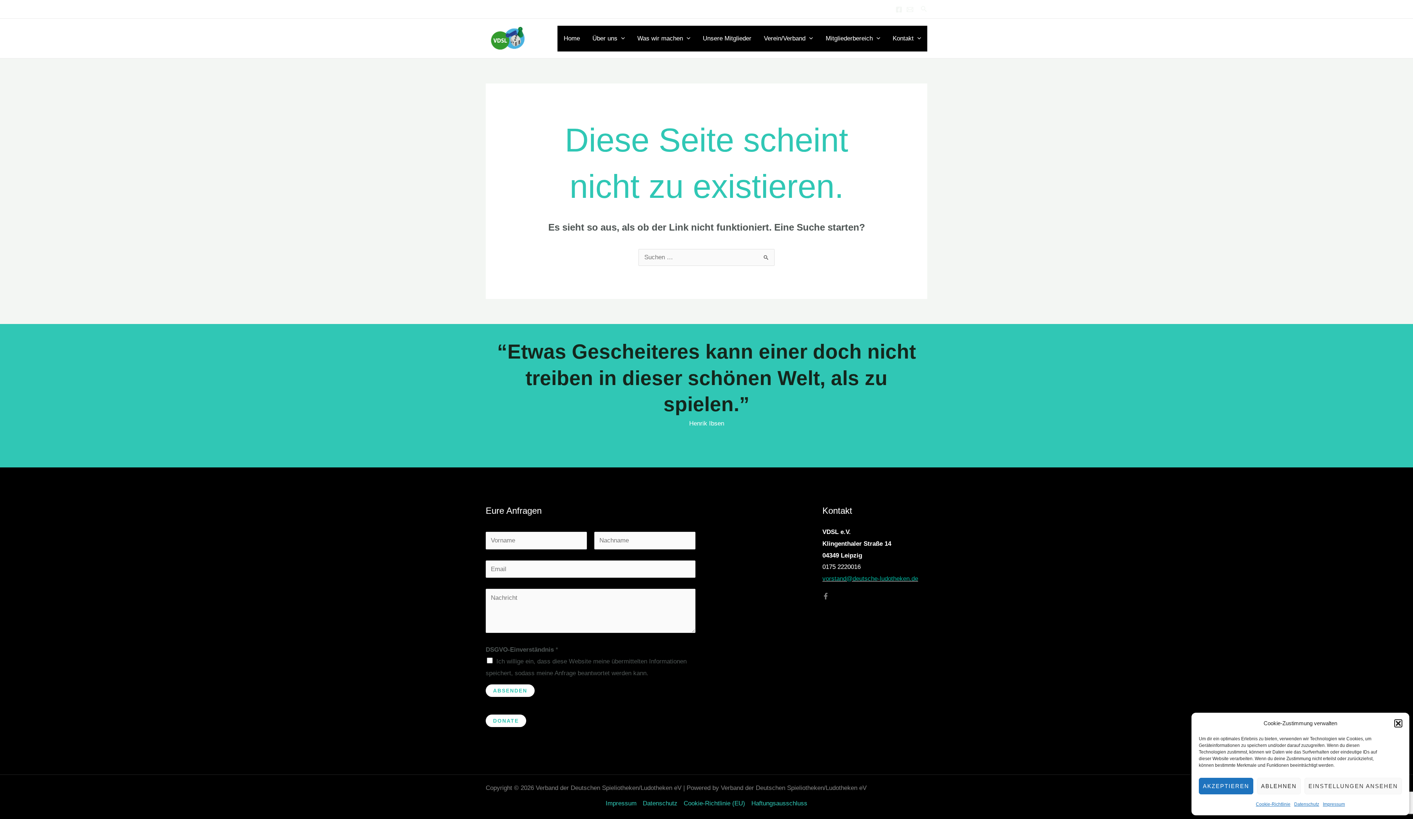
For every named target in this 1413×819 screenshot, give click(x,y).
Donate (506, 721)
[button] (1398, 723)
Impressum (1334, 804)
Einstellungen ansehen (1353, 786)
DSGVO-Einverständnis (522, 649)
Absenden (510, 691)
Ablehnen (1279, 786)
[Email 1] (910, 9)
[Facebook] (899, 9)
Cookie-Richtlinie (1273, 804)
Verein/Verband (784, 38)
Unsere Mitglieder (727, 38)
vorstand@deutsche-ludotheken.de (870, 578)
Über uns (604, 38)
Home (572, 38)
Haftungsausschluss (779, 803)
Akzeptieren (1226, 786)
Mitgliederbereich (849, 38)
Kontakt (903, 38)
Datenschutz (1306, 804)
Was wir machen (660, 38)
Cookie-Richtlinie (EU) (714, 803)
